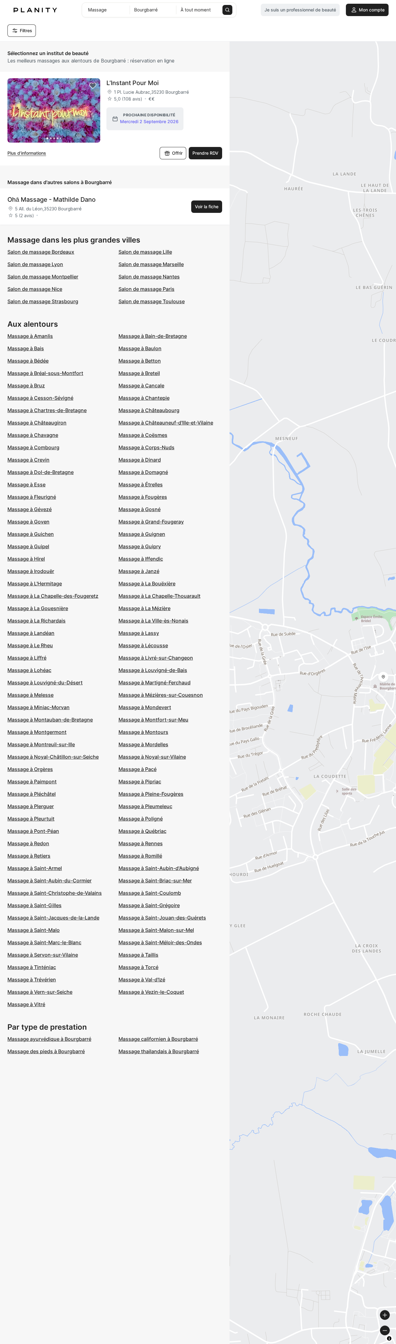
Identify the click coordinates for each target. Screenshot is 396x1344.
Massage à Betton (139, 361)
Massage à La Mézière (144, 608)
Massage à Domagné (143, 472)
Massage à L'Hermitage (34, 583)
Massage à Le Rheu (30, 645)
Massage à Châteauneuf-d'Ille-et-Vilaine (165, 423)
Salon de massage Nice (34, 289)
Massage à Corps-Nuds (146, 447)
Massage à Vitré (26, 1004)
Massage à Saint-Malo (33, 930)
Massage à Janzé (138, 571)
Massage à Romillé (140, 856)
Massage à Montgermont (37, 732)
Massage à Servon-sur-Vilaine (42, 955)
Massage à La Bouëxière (146, 583)
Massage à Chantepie (144, 398)
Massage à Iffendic (140, 559)
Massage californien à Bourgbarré (158, 1039)
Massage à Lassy (138, 633)
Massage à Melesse (30, 695)
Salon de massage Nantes (149, 277)
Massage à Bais (25, 348)
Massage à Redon (28, 843)
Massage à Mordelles (143, 744)
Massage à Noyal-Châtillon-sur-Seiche (53, 757)
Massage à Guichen (30, 534)
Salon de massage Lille (145, 252)
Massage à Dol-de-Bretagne (40, 472)
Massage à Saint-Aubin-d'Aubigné (158, 868)
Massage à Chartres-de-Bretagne (47, 410)
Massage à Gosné (139, 509)
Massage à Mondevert (144, 707)
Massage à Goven (28, 522)
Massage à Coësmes (142, 435)
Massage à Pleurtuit (30, 819)
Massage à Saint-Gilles (34, 905)
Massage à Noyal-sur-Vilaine (152, 757)
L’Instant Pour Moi (132, 83)
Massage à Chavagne (32, 435)
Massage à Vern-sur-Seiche (39, 992)
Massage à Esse (26, 484)
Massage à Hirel (26, 559)
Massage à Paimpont (32, 781)
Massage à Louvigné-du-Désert (45, 682)
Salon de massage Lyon (35, 264)
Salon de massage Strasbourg (42, 301)
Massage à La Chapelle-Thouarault (159, 596)
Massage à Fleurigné (31, 497)
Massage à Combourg (33, 447)
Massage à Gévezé (29, 509)
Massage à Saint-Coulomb (149, 893)
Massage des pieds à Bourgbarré (46, 1051)
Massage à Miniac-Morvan (38, 707)
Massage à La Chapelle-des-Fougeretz (52, 596)
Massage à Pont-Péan (33, 831)
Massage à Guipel (28, 546)
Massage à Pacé (137, 769)
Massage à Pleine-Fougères (150, 794)
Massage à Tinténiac (31, 967)
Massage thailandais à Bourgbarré (158, 1051)
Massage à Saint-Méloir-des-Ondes (160, 942)
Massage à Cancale (141, 385)
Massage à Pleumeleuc (145, 806)
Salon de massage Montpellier (42, 277)
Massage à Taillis (138, 955)
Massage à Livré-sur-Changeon (155, 658)
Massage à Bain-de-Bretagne (152, 336)
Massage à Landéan (30, 633)
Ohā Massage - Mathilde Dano (51, 199)
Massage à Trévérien (31, 979)
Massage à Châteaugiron (37, 423)
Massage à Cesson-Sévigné (40, 398)
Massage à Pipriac (139, 781)
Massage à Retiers (28, 856)
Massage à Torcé (138, 967)
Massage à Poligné (140, 819)
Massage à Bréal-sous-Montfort (45, 373)
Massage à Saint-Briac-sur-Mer (155, 880)
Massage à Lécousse (143, 645)
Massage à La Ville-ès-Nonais (153, 621)
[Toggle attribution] (389, 1338)
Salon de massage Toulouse (151, 301)
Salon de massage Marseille (151, 264)
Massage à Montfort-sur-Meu (153, 720)
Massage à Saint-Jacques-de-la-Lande (53, 918)
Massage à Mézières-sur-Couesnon (160, 695)
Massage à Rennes (140, 843)
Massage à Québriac (142, 831)
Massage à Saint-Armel (34, 868)
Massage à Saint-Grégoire (149, 905)
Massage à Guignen (141, 534)
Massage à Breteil (139, 373)
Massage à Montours (143, 732)
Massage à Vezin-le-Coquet (151, 992)
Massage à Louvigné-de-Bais (152, 670)
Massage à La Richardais (36, 621)
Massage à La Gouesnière (37, 608)
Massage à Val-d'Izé (141, 979)
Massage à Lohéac (29, 670)
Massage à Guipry (139, 546)
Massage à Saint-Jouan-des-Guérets (162, 918)
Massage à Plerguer (30, 806)
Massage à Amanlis (30, 336)
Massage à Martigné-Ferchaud (154, 682)
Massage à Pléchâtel (31, 794)
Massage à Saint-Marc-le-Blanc (44, 942)
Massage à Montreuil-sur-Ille (41, 744)
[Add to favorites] (93, 85)
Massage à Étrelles (140, 484)
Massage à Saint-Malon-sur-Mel (156, 930)
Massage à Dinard (139, 460)
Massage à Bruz (26, 385)
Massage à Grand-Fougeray (151, 522)
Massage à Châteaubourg (148, 410)
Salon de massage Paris (146, 289)
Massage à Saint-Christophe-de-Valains (54, 893)
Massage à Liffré (26, 658)
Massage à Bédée (28, 361)
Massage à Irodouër (30, 571)
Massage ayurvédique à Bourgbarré (49, 1039)
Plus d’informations (26, 153)
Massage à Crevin (28, 460)
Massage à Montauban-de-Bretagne (50, 720)
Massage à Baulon (139, 348)
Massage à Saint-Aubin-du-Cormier (49, 880)
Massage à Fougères (142, 497)
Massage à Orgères (30, 769)
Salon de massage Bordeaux (40, 252)
